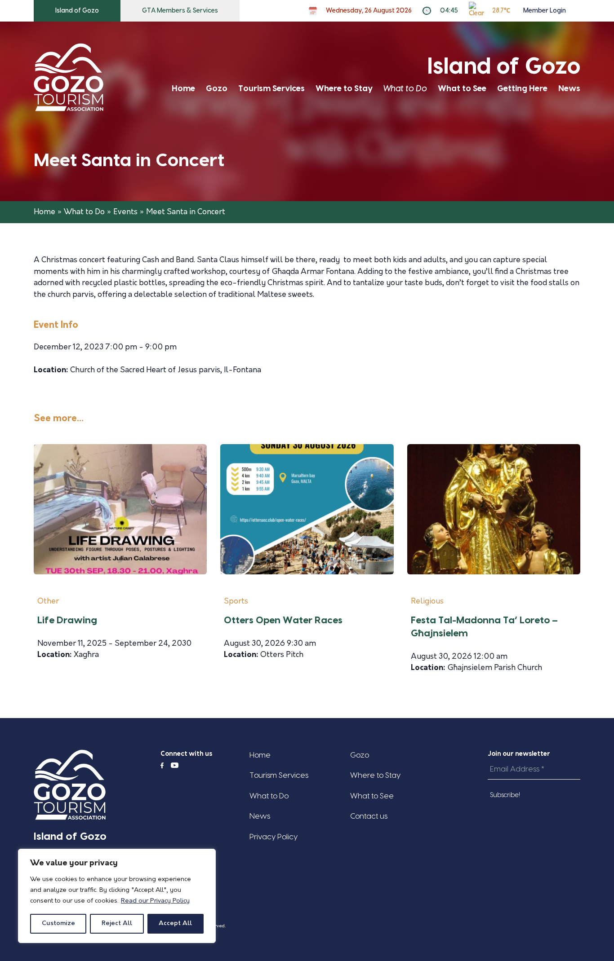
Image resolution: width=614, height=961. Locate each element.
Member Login (544, 11)
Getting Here (522, 89)
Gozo (216, 89)
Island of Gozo (77, 11)
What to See (462, 89)
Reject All (117, 923)
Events (125, 212)
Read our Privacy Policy (155, 901)
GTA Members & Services (180, 11)
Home (183, 89)
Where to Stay (344, 89)
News (569, 89)
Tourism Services (271, 89)
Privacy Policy (273, 837)
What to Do (405, 89)
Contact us (368, 816)
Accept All (175, 923)
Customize (58, 923)
